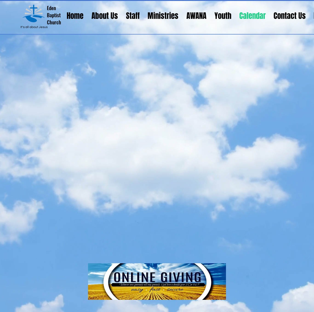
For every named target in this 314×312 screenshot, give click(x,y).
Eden (51, 7)
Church (54, 22)
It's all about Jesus (34, 27)
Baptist (54, 15)
